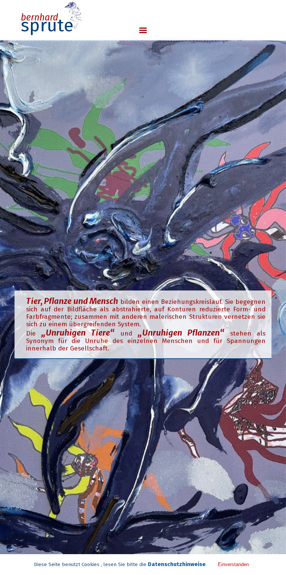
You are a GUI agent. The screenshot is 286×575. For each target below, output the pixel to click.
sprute (47, 25)
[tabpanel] (143, 324)
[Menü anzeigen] (143, 30)
